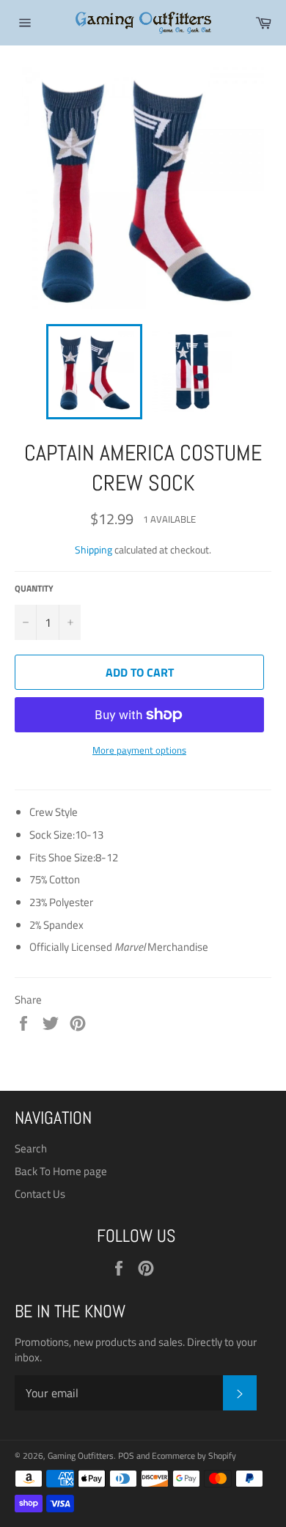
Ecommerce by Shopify (194, 1455)
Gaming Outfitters (81, 1455)
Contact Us (40, 1193)
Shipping (93, 549)
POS (126, 1455)
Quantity (34, 589)
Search (31, 1148)
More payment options (139, 750)
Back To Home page (61, 1171)
